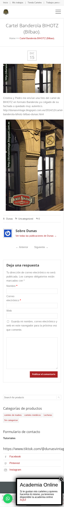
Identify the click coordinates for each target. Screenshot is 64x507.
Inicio (5, 2)
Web (9, 310)
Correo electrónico (13, 298)
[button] (7, 498)
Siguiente (41, 247)
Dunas (9, 218)
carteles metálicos (32, 415)
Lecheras (48, 415)
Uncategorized (25, 218)
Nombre (11, 285)
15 (32, 57)
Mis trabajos (17, 2)
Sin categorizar (11, 420)
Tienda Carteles (35, 2)
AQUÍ (23, 500)
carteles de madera (12, 415)
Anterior (22, 247)
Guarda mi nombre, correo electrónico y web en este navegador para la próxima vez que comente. (31, 325)
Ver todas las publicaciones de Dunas (36, 235)
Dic (32, 53)
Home (12, 38)
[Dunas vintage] (6, 11)
